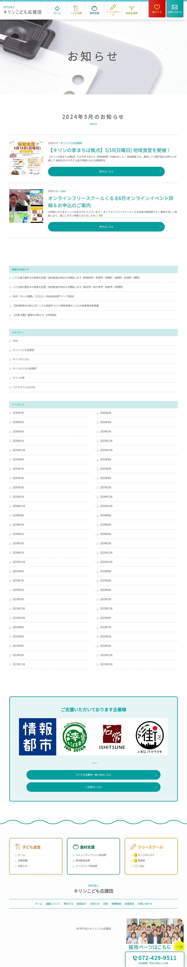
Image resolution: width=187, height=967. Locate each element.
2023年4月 (105, 590)
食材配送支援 (83, 860)
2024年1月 (18, 552)
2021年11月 (19, 664)
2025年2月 (105, 487)
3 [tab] (95, 762)
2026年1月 (18, 440)
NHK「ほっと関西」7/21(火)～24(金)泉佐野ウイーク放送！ (44, 296)
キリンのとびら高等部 (24, 368)
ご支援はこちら (93, 787)
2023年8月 (105, 571)
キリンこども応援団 (71, 143)
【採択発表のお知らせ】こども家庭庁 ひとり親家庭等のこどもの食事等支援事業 (56, 305)
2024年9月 (18, 515)
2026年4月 (105, 422)
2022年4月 (18, 645)
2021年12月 (106, 655)
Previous (16, 737)
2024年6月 (105, 524)
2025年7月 (18, 468)
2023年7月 (18, 580)
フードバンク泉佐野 (86, 866)
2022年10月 (19, 618)
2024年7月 (18, 524)
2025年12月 (106, 440)
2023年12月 (106, 552)
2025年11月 (19, 450)
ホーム (21, 855)
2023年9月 (18, 571)
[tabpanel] (37, 736)
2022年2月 (18, 655)
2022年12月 (19, 608)
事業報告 (116, 903)
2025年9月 (18, 459)
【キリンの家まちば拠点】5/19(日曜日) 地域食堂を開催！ (109, 150)
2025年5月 (18, 478)
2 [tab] (93, 762)
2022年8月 (18, 627)
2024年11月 (19, 506)
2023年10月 (106, 562)
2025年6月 (105, 468)
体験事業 (22, 860)
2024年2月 (105, 543)
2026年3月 (18, 431)
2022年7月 (105, 627)
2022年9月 (105, 618)
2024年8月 (105, 515)
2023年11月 (19, 562)
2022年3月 (105, 645)
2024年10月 (106, 506)
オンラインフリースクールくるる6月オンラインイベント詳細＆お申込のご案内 (110, 201)
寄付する (68, 903)
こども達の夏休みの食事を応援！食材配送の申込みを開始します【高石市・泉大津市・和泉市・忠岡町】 (68, 287)
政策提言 (129, 903)
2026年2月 (105, 431)
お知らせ (22, 866)
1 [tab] (92, 762)
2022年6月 (18, 636)
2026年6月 (105, 413)
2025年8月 (105, 459)
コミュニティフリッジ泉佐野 (91, 855)
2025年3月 (18, 487)
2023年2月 (105, 599)
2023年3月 (18, 599)
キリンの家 (18, 377)
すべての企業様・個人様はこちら (93, 774)
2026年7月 (18, 413)
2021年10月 (106, 664)
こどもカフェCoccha (24, 387)
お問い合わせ (145, 903)
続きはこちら (106, 171)
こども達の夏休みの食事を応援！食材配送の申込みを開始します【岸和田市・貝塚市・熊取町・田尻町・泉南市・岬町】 (77, 277)
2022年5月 (105, 636)
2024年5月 (18, 534)
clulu (63, 191)
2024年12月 (106, 496)
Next (171, 737)
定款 (105, 903)
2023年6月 (105, 580)
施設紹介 (81, 903)
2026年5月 (18, 422)
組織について (53, 903)
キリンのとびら (21, 359)
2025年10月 (106, 450)
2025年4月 (105, 478)
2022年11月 (106, 608)
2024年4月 (105, 534)
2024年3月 (18, 543)
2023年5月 (18, 590)
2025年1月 (18, 496)
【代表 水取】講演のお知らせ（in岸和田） (35, 315)
